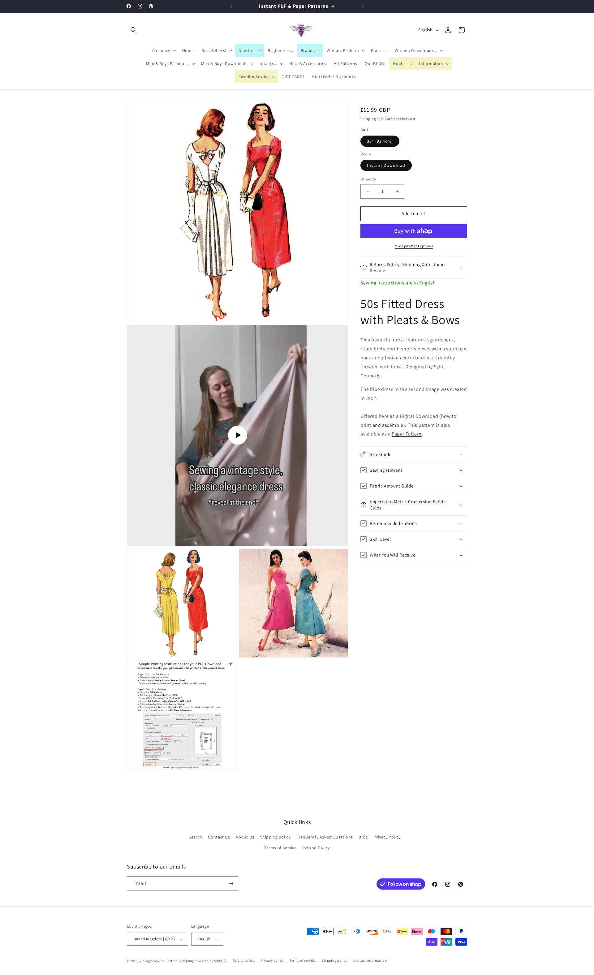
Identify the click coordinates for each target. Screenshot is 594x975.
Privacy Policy (386, 837)
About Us (245, 837)
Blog (363, 837)
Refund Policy (316, 848)
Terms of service (303, 960)
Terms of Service (280, 848)
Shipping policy (275, 837)
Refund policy (244, 960)
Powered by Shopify (210, 961)
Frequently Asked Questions (324, 837)
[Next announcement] (363, 6)
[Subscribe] (231, 883)
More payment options (414, 246)
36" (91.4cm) (380, 141)
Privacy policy (271, 960)
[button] (133, 30)
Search (195, 837)
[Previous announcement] (231, 6)
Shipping (368, 118)
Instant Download (386, 165)
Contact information (370, 960)
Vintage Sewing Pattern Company (167, 961)
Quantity (368, 179)
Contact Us (219, 837)
